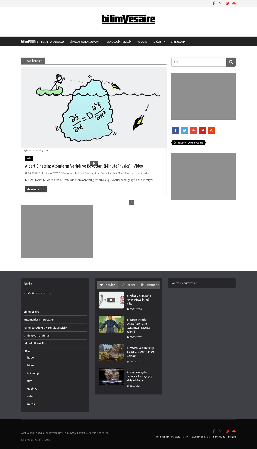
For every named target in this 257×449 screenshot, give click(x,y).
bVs (47, 173)
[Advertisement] (57, 231)
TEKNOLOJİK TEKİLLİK (118, 41)
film (29, 381)
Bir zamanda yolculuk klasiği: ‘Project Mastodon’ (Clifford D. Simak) (140, 351)
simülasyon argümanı (37, 335)
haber (31, 357)
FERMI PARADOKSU (52, 41)
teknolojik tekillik (35, 343)
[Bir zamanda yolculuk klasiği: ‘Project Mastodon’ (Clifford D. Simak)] (111, 352)
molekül (138, 173)
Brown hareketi (109, 173)
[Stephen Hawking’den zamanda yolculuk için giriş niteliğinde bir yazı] (111, 376)
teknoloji (33, 373)
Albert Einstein (85, 173)
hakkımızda (219, 436)
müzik (31, 404)
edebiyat (33, 388)
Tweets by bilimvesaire (184, 283)
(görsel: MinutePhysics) (36, 150)
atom (97, 173)
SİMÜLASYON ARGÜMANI (84, 41)
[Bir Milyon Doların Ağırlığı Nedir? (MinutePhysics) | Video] (111, 300)
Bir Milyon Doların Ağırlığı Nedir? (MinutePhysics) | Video (139, 299)
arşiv (185, 436)
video (147, 173)
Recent (130, 285)
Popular (109, 285)
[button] (163, 41)
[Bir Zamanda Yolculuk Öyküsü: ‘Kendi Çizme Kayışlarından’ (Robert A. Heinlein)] (111, 324)
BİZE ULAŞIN (178, 41)
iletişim (232, 436)
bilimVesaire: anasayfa (168, 436)
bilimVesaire (31, 311)
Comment (151, 285)
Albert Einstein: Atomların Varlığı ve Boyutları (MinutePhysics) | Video (84, 166)
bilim (29, 158)
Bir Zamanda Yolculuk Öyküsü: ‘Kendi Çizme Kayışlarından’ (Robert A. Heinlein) (138, 325)
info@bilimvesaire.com (37, 293)
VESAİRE (142, 41)
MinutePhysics (125, 173)
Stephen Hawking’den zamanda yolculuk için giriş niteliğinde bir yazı (139, 376)
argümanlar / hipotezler (39, 319)
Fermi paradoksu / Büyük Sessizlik (45, 327)
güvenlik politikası (200, 436)
